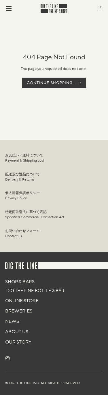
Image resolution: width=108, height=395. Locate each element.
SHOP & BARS (20, 282)
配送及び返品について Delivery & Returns (22, 177)
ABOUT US (16, 332)
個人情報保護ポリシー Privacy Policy (22, 195)
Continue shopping (50, 82)
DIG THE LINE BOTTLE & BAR (35, 291)
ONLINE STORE (22, 301)
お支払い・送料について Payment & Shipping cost (24, 158)
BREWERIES (18, 311)
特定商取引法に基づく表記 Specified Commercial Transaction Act (34, 214)
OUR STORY (18, 342)
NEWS (12, 321)
